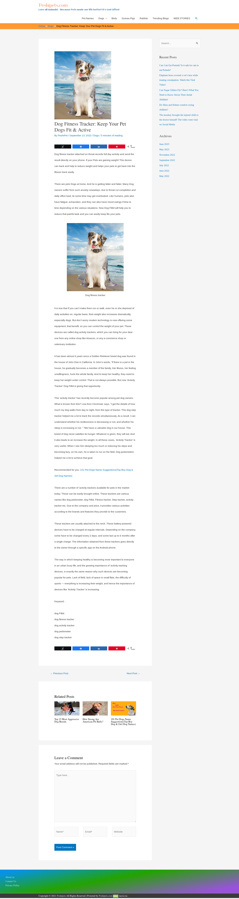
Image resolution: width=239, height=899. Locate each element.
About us (9, 877)
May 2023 (164, 149)
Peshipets (61, 895)
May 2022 (164, 176)
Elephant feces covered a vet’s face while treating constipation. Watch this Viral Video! (178, 80)
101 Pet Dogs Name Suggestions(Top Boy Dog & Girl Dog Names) (123, 721)
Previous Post (59, 673)
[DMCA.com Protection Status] (120, 895)
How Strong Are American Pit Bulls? (93, 720)
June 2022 (164, 170)
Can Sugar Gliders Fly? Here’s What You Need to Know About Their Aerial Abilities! (179, 95)
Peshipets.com (53, 5)
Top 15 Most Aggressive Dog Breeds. (66, 720)
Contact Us (10, 881)
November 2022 (167, 154)
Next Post (133, 673)
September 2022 (167, 160)
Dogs (96, 135)
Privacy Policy (12, 885)
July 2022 (164, 165)
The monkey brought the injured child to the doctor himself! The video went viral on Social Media (178, 120)
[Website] (124, 832)
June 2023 (164, 144)
